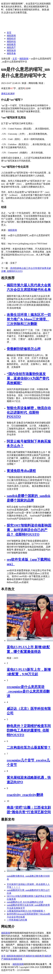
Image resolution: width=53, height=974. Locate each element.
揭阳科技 (11, 41)
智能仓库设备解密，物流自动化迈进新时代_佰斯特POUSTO (29, 412)
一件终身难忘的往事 (17, 920)
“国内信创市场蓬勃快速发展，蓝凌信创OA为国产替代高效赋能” (28, 378)
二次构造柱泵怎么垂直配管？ (29, 747)
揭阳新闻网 (18, 964)
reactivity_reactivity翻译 (25, 795)
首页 (9, 32)
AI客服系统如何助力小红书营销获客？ (26, 911)
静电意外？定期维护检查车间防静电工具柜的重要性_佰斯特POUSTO (29, 730)
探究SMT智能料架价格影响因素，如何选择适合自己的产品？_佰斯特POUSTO (29, 530)
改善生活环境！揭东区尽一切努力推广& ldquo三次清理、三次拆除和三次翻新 (29, 319)
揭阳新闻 (11, 35)
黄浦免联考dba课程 (21, 471)
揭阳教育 (11, 44)
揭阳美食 (11, 53)
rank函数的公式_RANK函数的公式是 (25, 902)
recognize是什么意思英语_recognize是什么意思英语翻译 (28, 691)
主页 (14, 58)
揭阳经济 (11, 38)
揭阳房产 (11, 47)
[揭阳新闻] (22, 27)
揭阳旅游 (11, 50)
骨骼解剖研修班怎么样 (24, 349)
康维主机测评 (8, 93)
